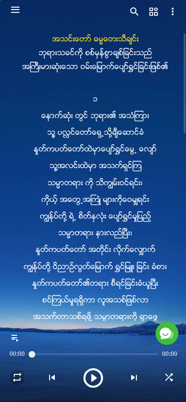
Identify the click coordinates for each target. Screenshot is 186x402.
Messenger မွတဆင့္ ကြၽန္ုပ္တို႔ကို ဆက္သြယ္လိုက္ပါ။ (104, 372)
